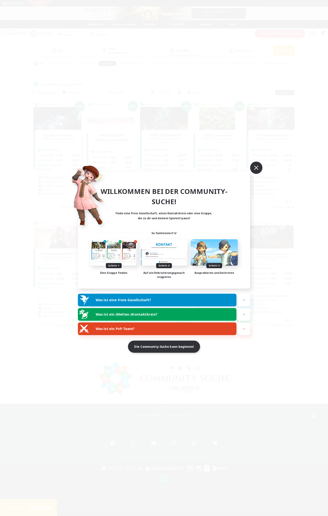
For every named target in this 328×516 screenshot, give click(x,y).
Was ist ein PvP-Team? (115, 328)
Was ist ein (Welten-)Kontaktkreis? (126, 314)
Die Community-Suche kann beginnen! (164, 347)
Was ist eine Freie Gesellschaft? (123, 300)
